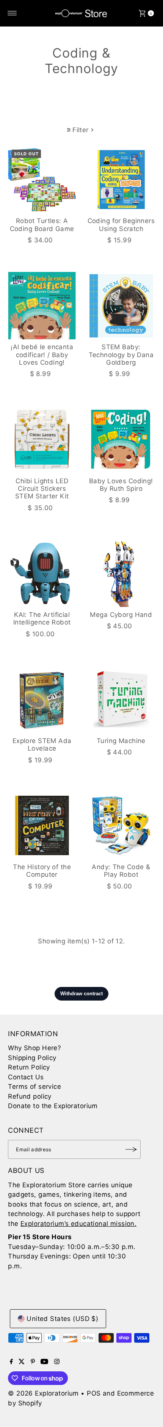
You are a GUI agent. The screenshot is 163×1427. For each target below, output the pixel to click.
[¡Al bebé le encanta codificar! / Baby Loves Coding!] (42, 306)
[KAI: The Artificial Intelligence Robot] (42, 573)
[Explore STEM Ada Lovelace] (42, 699)
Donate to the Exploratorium (52, 1106)
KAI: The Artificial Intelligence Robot (42, 618)
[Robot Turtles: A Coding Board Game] (42, 180)
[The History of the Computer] (42, 825)
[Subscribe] (131, 1149)
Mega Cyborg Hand (121, 614)
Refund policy (30, 1096)
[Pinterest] (33, 1362)
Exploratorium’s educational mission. (78, 1223)
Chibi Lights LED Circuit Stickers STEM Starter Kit (42, 488)
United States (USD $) (62, 1318)
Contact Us (26, 1077)
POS (93, 1393)
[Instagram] (57, 1362)
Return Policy (29, 1067)
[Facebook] (11, 1362)
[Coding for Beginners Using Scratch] (121, 180)
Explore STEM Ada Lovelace (42, 744)
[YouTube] (44, 1362)
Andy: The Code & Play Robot (121, 870)
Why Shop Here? (34, 1048)
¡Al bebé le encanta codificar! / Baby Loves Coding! (42, 354)
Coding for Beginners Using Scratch (121, 224)
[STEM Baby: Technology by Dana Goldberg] (121, 306)
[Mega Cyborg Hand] (121, 573)
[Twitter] (22, 1362)
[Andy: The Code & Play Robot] (121, 825)
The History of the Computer (42, 870)
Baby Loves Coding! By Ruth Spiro (121, 484)
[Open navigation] (12, 13)
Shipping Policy (32, 1058)
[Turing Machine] (121, 699)
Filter (80, 130)
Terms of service (34, 1086)
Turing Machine (121, 741)
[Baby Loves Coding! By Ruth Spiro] (121, 439)
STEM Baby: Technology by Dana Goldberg (121, 354)
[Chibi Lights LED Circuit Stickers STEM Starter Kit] (42, 439)
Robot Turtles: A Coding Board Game (42, 224)
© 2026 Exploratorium (43, 1393)
